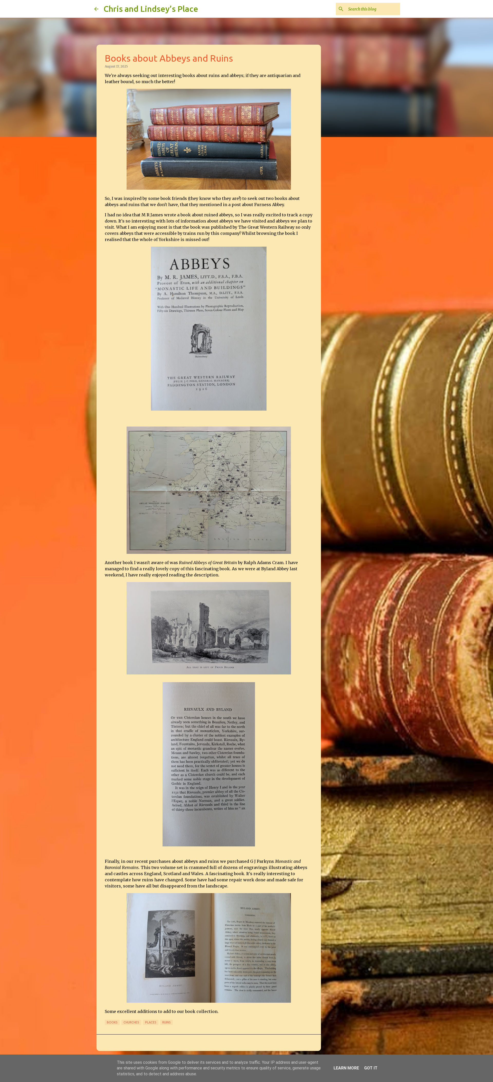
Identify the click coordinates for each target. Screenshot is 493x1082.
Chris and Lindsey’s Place (150, 8)
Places (150, 1022)
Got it (370, 1068)
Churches (131, 1022)
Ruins (166, 1022)
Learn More (346, 1068)
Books (112, 1022)
